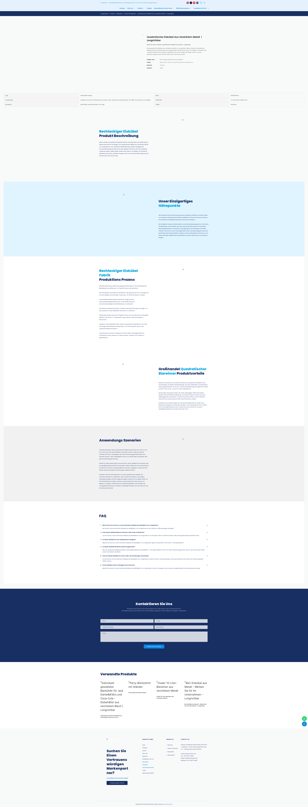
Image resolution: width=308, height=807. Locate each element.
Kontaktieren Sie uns (148, 759)
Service (144, 750)
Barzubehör (171, 751)
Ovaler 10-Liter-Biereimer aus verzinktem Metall (165, 697)
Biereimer (170, 745)
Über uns (144, 753)
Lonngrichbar (104, 14)
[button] (208, 8)
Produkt (112, 14)
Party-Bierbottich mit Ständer (137, 692)
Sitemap (170, 804)
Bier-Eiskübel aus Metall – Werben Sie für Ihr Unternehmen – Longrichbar (195, 705)
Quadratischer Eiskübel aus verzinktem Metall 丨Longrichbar (156, 14)
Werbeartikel (171, 755)
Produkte (144, 747)
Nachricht (145, 756)
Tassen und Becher (173, 748)
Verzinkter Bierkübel (130, 14)
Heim (143, 745)
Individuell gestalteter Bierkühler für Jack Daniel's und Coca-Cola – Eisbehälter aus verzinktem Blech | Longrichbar (111, 716)
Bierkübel (119, 14)
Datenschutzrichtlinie (148, 773)
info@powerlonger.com (191, 758)
